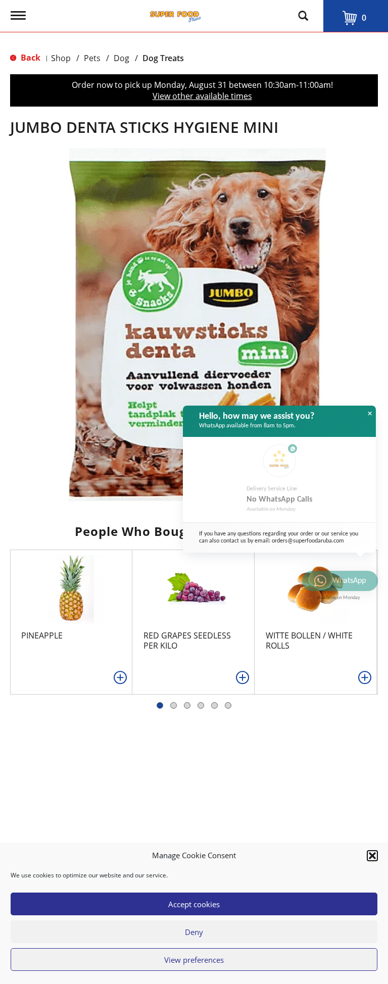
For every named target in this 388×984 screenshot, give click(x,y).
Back (29, 57)
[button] (372, 856)
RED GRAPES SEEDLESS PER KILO (187, 640)
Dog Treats (163, 58)
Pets (92, 58)
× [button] (369, 413)
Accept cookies (194, 904)
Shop (61, 58)
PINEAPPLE (42, 635)
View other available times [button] (202, 96)
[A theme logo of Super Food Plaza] (175, 14)
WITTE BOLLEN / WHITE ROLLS (309, 640)
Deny (194, 932)
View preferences (194, 960)
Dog (121, 58)
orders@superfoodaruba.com (308, 541)
